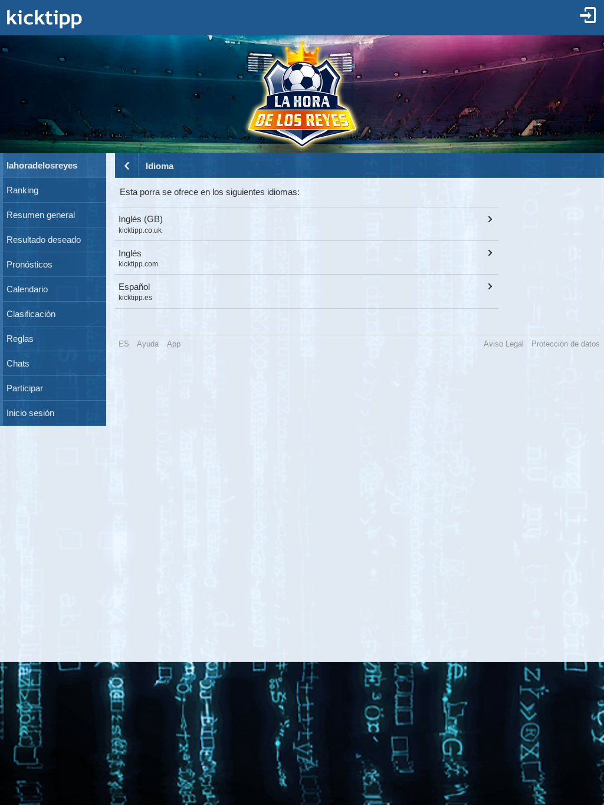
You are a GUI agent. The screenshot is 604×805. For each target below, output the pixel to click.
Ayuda (148, 343)
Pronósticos (29, 264)
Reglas (20, 339)
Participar (24, 388)
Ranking (22, 190)
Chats (17, 363)
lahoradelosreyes (41, 165)
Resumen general (40, 215)
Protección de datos (565, 343)
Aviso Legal (504, 343)
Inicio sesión (30, 413)
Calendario (27, 289)
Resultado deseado (43, 240)
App (173, 343)
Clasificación (30, 314)
